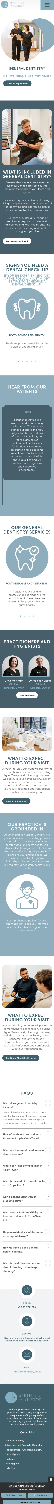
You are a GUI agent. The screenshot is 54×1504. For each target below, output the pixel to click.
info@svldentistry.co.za (27, 1371)
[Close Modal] (51, 1479)
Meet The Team (27, 695)
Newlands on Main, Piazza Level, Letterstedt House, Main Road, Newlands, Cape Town (27, 1339)
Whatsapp (41, 1495)
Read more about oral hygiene (21, 1057)
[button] (18, 361)
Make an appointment (17, 241)
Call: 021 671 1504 (14, 1495)
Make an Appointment (17, 83)
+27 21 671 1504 (27, 1307)
